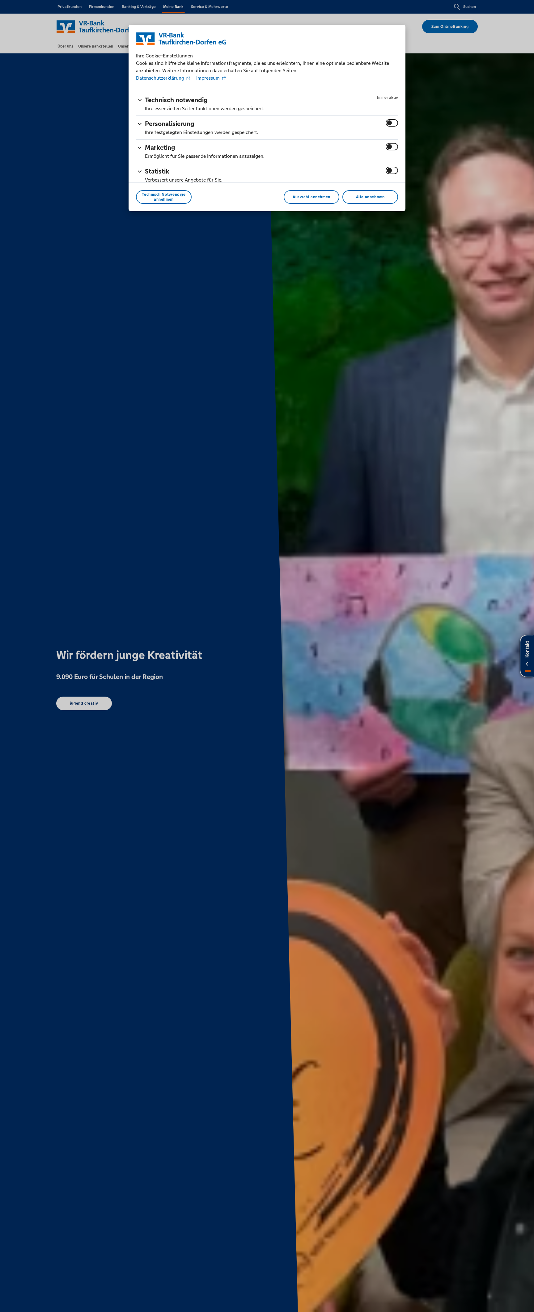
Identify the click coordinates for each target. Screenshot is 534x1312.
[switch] (392, 123)
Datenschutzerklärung (160, 78)
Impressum (208, 78)
